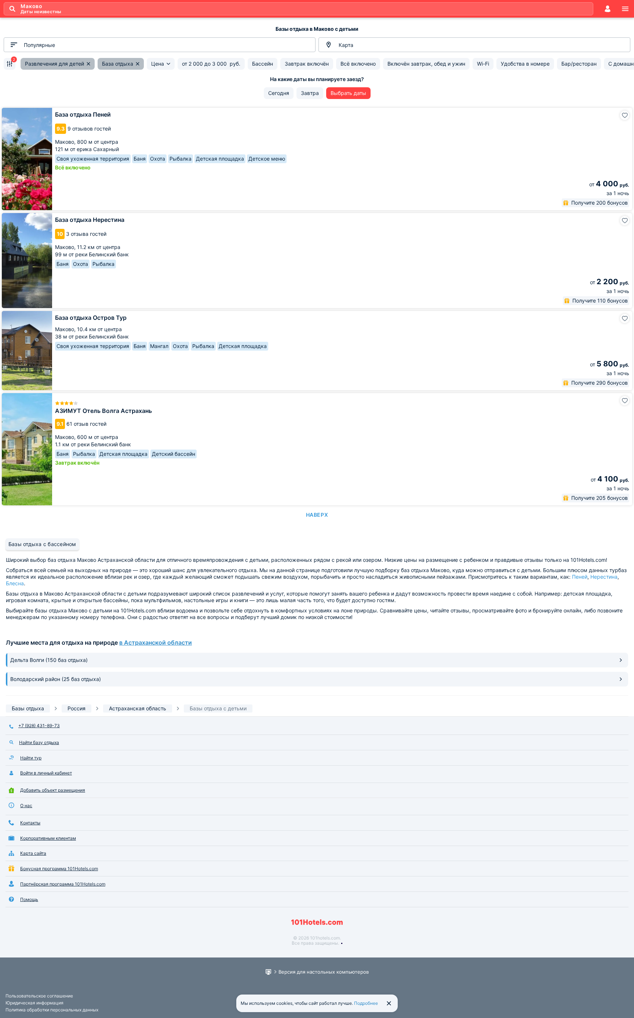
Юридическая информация (34, 1003)
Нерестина (603, 577)
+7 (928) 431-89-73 (39, 725)
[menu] (625, 9)
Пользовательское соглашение (39, 996)
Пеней (579, 577)
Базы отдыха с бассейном (42, 544)
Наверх (317, 515)
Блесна (15, 583)
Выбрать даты (348, 93)
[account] (607, 9)
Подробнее (366, 1003)
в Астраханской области (155, 642)
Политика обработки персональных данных (52, 1009)
